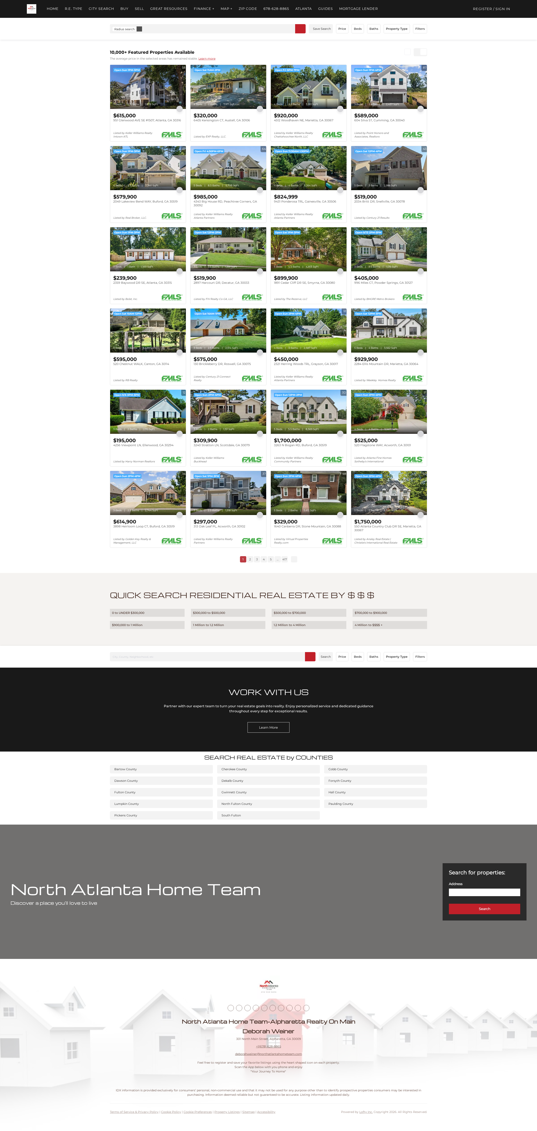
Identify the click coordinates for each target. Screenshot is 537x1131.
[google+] (306, 1008)
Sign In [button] (502, 9)
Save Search (322, 29)
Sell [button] (139, 9)
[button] (31, 9)
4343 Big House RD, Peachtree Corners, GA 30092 (225, 203)
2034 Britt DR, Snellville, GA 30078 (379, 201)
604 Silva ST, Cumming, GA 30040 (379, 120)
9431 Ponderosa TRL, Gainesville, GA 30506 (305, 201)
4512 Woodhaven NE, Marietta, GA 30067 (303, 120)
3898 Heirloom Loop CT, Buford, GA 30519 (144, 526)
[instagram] (264, 1008)
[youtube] (273, 1008)
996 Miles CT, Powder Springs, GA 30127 (383, 283)
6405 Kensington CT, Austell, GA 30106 (222, 120)
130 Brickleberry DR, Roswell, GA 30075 (222, 364)
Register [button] (482, 9)
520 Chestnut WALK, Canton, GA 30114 (141, 364)
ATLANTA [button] (303, 9)
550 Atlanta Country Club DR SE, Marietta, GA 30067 (387, 528)
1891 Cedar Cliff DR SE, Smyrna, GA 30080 (304, 283)
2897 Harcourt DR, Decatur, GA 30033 (221, 283)
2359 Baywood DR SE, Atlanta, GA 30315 (142, 283)
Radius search (124, 29)
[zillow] (256, 1008)
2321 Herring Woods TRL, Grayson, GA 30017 (306, 364)
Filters (420, 29)
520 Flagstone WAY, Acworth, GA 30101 (382, 445)
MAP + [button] (226, 9)
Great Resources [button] (169, 9)
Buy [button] (124, 9)
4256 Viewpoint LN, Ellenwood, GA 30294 (143, 445)
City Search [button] (101, 9)
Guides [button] (325, 9)
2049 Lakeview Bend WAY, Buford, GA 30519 (145, 201)
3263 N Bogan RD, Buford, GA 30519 (300, 445)
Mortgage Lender (358, 9)
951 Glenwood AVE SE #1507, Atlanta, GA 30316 (147, 120)
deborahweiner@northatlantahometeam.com (268, 1054)
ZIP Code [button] (248, 9)
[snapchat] (289, 1008)
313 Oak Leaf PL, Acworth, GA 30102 (219, 526)
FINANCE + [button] (204, 9)
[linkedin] (239, 1008)
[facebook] (231, 1008)
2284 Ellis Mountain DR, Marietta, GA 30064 (386, 364)
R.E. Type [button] (73, 9)
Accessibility (266, 1112)
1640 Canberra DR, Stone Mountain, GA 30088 (307, 526)
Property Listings (227, 1112)
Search (326, 657)
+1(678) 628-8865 (268, 1046)
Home (53, 9)
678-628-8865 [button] (276, 9)
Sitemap (248, 1112)
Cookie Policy (171, 1112)
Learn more (206, 58)
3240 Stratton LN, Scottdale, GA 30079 (222, 445)
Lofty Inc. (366, 1112)
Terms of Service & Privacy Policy (134, 1112)
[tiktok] (281, 1008)
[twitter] (247, 1008)
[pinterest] (298, 1008)
